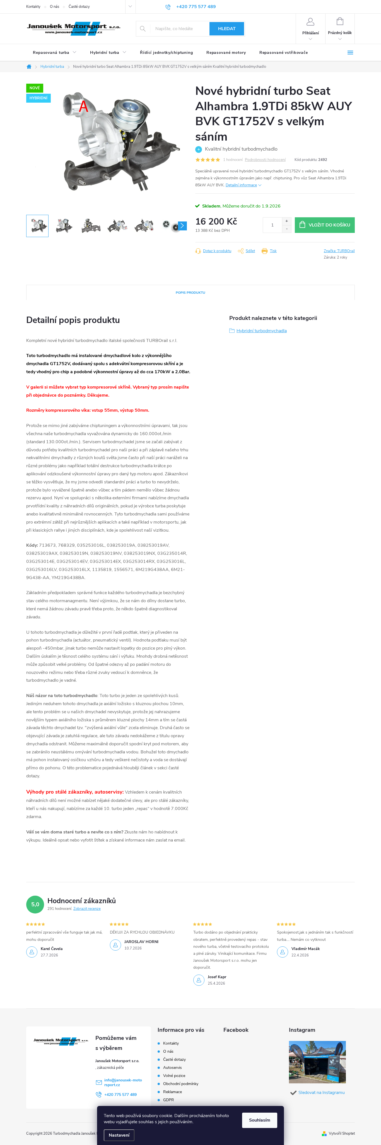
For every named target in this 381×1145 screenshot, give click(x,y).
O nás (54, 6)
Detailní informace (241, 185)
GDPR (168, 1100)
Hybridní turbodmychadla (262, 331)
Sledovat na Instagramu (321, 1092)
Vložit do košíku (329, 225)
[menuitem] (54, 52)
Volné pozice (174, 1075)
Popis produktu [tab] (190, 292)
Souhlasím (259, 1120)
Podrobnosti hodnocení (265, 160)
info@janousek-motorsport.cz (123, 1082)
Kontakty (33, 6)
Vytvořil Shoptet (342, 1133)
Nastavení (119, 1135)
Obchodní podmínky (180, 1083)
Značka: (339, 251)
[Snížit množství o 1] (286, 229)
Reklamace (172, 1092)
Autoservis (172, 1067)
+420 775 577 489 (120, 1094)
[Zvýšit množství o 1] (286, 221)
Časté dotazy (79, 6)
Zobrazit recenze (87, 908)
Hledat (227, 29)
